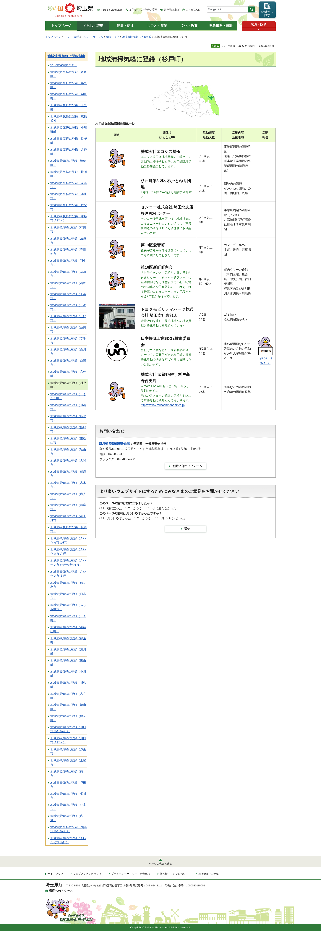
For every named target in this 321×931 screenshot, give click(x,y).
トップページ (53, 36)
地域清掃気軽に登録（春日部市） (68, 251)
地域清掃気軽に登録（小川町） (68, 673)
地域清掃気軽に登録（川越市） (68, 407)
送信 (187, 528)
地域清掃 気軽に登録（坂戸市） (68, 529)
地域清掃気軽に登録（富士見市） (68, 518)
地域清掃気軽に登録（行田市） (68, 229)
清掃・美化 (112, 36)
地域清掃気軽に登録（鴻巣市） (68, 751)
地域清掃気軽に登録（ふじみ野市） (68, 607)
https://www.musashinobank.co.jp (163, 405)
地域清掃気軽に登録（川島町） (68, 684)
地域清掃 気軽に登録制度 (137, 36)
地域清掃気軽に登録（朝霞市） (68, 473)
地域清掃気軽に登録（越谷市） (68, 285)
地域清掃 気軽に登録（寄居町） (68, 74)
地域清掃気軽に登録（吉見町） (68, 696)
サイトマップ (55, 873)
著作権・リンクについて (174, 873)
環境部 (103, 443)
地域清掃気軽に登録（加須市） (68, 240)
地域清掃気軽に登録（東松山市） (68, 440)
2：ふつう (135, 508)
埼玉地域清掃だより (63, 65)
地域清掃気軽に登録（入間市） (68, 462)
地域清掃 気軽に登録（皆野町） (68, 151)
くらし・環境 (72, 36)
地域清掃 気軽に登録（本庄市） (68, 196)
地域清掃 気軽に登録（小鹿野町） (68, 129)
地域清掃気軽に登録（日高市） (68, 596)
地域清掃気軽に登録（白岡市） (68, 362)
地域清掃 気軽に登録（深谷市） (68, 185)
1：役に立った (112, 508)
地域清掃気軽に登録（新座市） (68, 507)
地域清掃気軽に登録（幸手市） (68, 340)
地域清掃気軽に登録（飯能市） (68, 429)
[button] (259, 29)
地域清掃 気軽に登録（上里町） (68, 107)
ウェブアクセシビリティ (87, 873)
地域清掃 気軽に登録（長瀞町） (68, 140)
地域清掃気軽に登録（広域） (66, 818)
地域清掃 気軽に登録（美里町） (68, 85)
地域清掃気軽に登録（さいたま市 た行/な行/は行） (68, 562)
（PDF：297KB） (265, 361)
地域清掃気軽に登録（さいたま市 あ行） (68, 840)
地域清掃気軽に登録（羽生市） (68, 262)
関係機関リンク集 (208, 873)
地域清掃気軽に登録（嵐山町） (68, 662)
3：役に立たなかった (162, 508)
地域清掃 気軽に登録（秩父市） (68, 207)
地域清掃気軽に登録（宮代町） (68, 373)
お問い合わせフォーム (187, 466)
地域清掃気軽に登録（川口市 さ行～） (68, 740)
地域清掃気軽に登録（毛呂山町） (68, 629)
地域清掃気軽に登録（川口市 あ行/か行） (68, 729)
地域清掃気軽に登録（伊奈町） (68, 718)
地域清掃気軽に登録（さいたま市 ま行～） (68, 573)
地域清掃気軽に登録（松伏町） (68, 162)
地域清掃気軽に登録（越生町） (68, 640)
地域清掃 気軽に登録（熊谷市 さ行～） (68, 218)
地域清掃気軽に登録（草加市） (68, 274)
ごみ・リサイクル (92, 36)
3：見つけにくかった (171, 518)
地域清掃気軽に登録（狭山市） (68, 451)
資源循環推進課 (119, 443)
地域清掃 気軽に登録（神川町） (68, 96)
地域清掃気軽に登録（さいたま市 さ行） (68, 551)
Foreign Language (112, 9)
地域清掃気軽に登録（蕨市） (66, 773)
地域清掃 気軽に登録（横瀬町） (68, 174)
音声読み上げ (171, 9)
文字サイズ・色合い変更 (143, 9)
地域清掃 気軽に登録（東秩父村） (68, 118)
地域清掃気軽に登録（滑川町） (68, 651)
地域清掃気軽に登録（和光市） (68, 496)
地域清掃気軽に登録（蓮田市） (68, 329)
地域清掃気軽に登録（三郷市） (68, 318)
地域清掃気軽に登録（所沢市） (68, 418)
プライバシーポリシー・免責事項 (130, 873)
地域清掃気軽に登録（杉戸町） (68, 385)
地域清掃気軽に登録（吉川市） (68, 351)
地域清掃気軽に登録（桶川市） (68, 795)
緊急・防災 (258, 24)
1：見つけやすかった (117, 518)
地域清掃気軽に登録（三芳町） (68, 618)
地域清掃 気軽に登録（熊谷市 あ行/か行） (68, 829)
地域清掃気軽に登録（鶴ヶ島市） (68, 584)
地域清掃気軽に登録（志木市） (68, 485)
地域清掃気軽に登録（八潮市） (68, 307)
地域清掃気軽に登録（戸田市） (68, 784)
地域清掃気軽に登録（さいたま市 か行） (68, 540)
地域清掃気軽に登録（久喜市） (68, 296)
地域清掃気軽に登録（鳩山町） (68, 707)
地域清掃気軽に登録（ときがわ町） (68, 396)
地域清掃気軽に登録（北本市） (68, 806)
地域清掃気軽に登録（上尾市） (68, 762)
